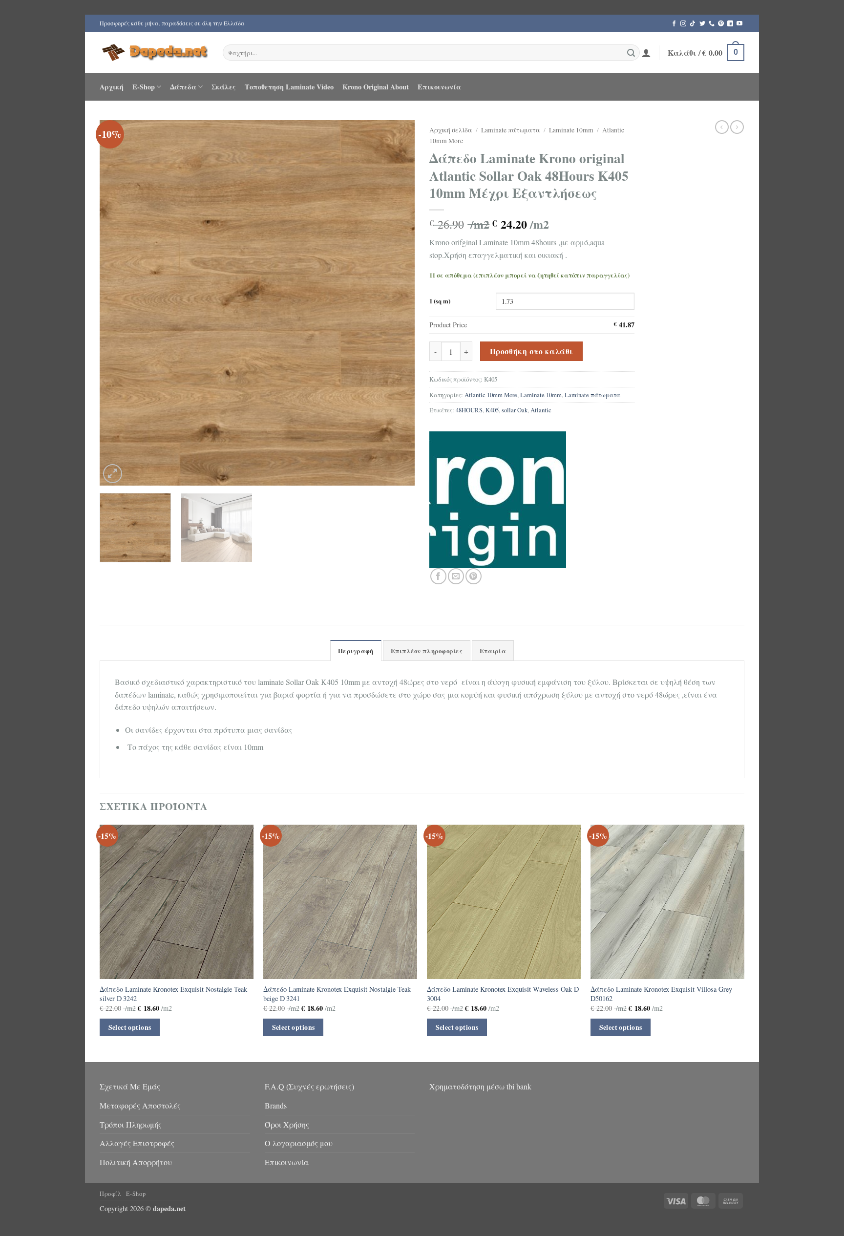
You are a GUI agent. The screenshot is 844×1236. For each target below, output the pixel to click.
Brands (276, 1105)
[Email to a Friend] (456, 576)
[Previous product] (737, 127)
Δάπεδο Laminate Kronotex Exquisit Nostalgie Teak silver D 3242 (173, 994)
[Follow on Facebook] (674, 24)
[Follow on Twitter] (702, 24)
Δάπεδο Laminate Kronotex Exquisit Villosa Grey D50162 (661, 994)
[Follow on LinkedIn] (730, 24)
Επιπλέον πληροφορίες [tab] (427, 650)
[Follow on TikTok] (693, 24)
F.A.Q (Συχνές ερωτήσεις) (309, 1086)
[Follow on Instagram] (683, 24)
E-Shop (143, 87)
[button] (646, 53)
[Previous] (118, 303)
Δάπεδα (183, 87)
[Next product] (722, 127)
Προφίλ (111, 1193)
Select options (129, 1027)
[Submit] (631, 52)
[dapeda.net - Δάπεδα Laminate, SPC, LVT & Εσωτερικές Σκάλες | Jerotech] (154, 52)
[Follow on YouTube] (739, 24)
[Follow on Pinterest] (721, 24)
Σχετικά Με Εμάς (130, 1086)
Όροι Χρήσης (287, 1124)
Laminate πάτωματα (510, 130)
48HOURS (469, 409)
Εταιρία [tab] (493, 650)
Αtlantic (540, 409)
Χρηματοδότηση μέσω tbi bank (480, 1086)
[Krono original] (497, 499)
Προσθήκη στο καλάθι (531, 351)
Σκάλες (223, 87)
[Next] (396, 303)
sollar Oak (515, 409)
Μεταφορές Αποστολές (140, 1105)
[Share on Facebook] (438, 576)
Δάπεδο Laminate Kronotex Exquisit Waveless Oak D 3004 (503, 994)
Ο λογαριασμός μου (299, 1143)
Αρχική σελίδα (450, 130)
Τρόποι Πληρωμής (131, 1124)
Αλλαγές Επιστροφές (137, 1143)
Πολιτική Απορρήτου (136, 1162)
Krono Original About (375, 87)
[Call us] (712, 24)
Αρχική (112, 87)
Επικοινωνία (439, 87)
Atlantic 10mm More (490, 394)
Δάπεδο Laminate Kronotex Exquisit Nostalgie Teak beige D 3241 (337, 994)
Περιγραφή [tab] (355, 650)
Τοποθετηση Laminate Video (289, 87)
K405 (492, 409)
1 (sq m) (439, 301)
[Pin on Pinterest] (473, 576)
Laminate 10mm (571, 130)
